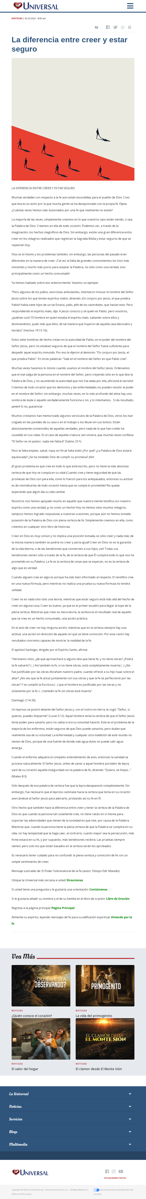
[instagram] (114, 1172)
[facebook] (107, 1172)
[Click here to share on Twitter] (115, 27)
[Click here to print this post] (129, 27)
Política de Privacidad (21, 1194)
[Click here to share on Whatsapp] (122, 27)
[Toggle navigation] (128, 6)
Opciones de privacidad (110, 1189)
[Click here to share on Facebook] (108, 27)
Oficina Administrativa (115, 1178)
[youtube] (120, 1172)
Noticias (17, 18)
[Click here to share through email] (96, 27)
